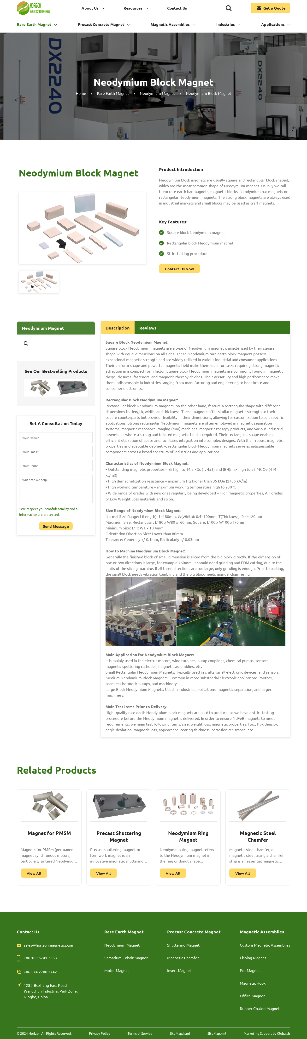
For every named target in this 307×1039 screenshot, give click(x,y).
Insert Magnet (179, 970)
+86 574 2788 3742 (40, 971)
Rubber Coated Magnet (260, 1008)
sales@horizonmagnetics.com (49, 944)
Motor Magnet (116, 970)
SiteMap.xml (216, 1033)
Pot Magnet (250, 970)
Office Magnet (252, 995)
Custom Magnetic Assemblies (265, 944)
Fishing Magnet (253, 957)
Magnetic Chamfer (183, 957)
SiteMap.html (180, 1033)
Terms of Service (140, 1033)
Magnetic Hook (253, 983)
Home (81, 93)
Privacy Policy (99, 1033)
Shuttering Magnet (183, 944)
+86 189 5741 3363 (40, 957)
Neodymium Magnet (122, 944)
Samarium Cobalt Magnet (126, 957)
